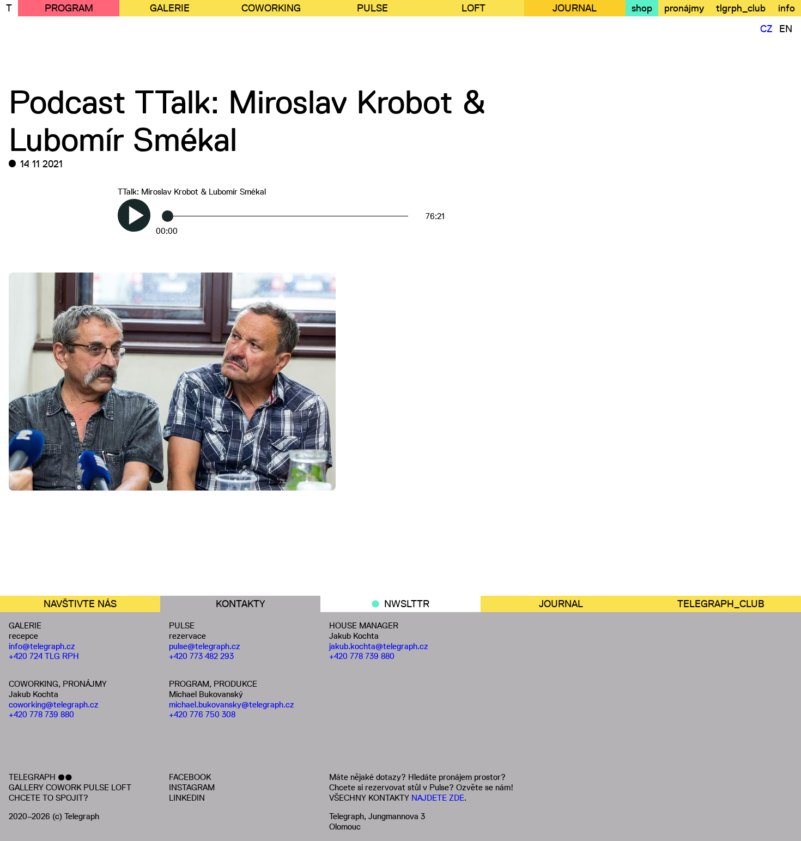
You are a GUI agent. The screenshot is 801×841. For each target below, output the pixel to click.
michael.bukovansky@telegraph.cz (231, 704)
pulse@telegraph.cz (204, 646)
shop (642, 8)
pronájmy (684, 8)
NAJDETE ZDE (437, 797)
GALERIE (170, 8)
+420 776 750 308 (202, 714)
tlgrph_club (741, 8)
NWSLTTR (406, 604)
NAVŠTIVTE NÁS (80, 604)
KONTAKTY (240, 604)
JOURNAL (575, 8)
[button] (134, 215)
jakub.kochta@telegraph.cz (378, 646)
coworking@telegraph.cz (54, 704)
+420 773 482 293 (201, 656)
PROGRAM (69, 8)
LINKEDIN (187, 797)
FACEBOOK (190, 777)
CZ (766, 29)
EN (785, 29)
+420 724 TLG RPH (44, 656)
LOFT (474, 8)
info (786, 8)
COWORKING (271, 8)
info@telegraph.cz (42, 646)
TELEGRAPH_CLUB (720, 604)
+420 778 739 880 (41, 714)
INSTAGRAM (192, 787)
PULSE (372, 8)
